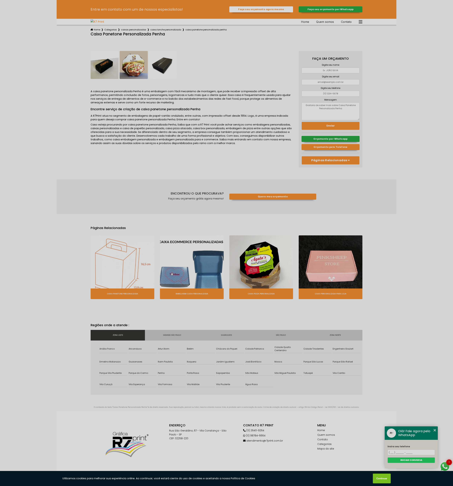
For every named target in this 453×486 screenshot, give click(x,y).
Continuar (381, 478)
